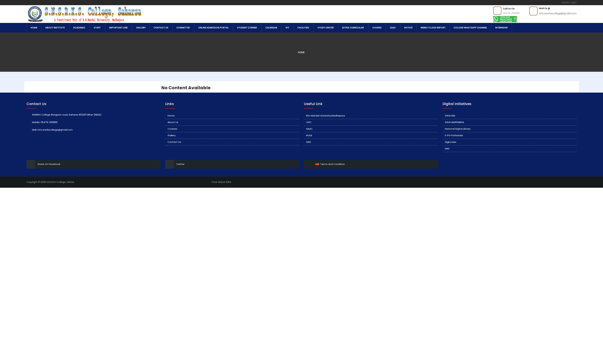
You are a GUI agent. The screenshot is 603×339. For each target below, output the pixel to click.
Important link (118, 27)
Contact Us (161, 27)
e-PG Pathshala (454, 135)
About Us (173, 122)
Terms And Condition (332, 164)
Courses (172, 128)
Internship (501, 27)
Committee (183, 27)
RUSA (309, 135)
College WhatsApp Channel (470, 27)
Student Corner (247, 27)
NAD (308, 142)
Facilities (303, 27)
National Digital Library (457, 128)
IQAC (393, 27)
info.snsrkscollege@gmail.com (557, 13)
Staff (97, 27)
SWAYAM (450, 115)
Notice (408, 27)
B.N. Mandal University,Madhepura (325, 115)
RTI (287, 27)
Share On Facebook (49, 164)
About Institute (55, 27)
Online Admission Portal (213, 27)
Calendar (271, 27)
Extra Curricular (353, 27)
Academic (79, 27)
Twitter (180, 164)
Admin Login (569, 2)
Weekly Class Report (433, 27)
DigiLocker (450, 142)
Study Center (326, 27)
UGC (309, 122)
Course (376, 27)
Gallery (141, 27)
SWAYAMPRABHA (454, 122)
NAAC (309, 128)
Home (34, 27)
